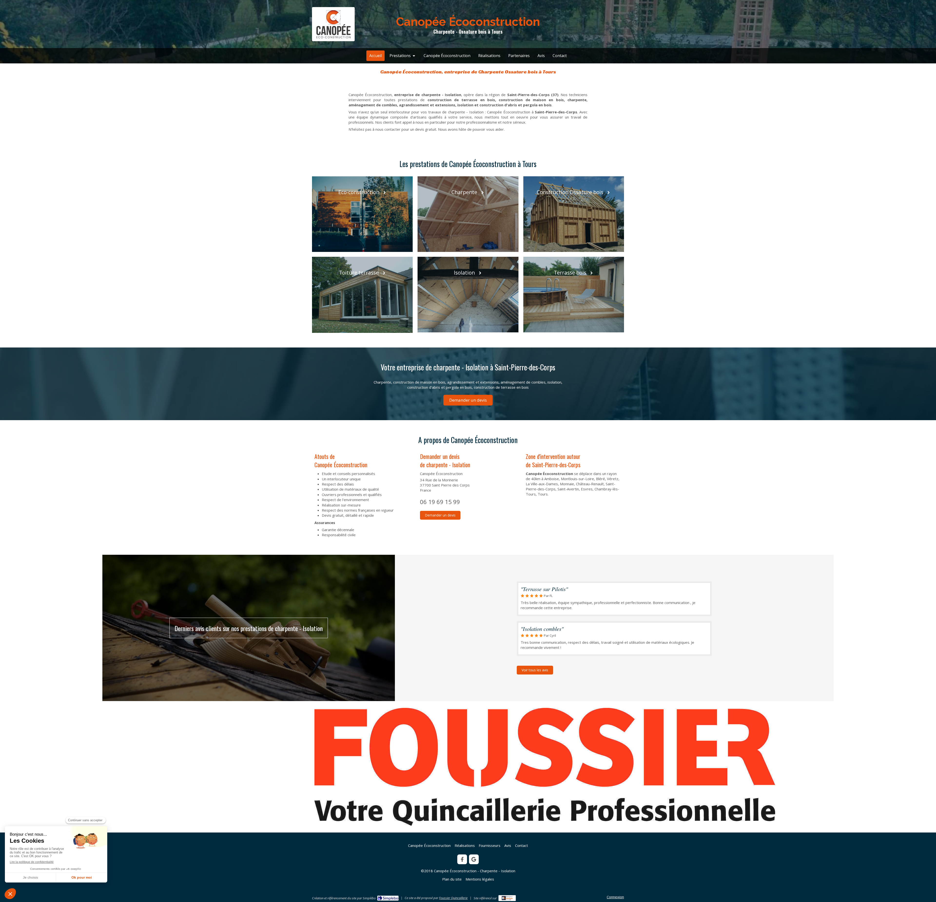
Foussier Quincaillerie (453, 898)
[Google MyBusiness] (474, 859)
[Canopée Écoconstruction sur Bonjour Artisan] (507, 898)
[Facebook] (462, 859)
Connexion (615, 896)
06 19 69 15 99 (440, 502)
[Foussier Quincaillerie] (544, 767)
